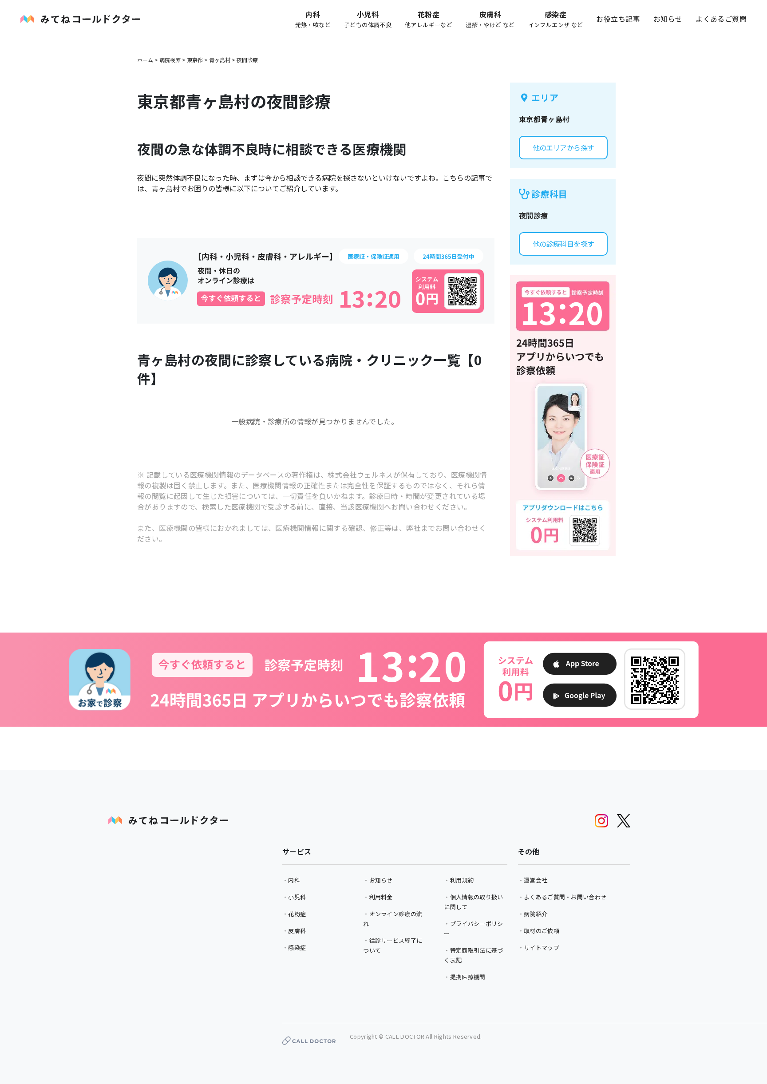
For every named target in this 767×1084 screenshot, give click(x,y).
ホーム (145, 59)
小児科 (297, 897)
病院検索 (170, 59)
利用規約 (462, 880)
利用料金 (381, 897)
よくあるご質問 (721, 18)
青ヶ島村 (219, 59)
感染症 (297, 947)
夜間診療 (247, 59)
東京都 (195, 59)
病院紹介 (535, 914)
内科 (294, 880)
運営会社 (535, 880)
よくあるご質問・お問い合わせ (565, 897)
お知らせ (668, 18)
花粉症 (297, 914)
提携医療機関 (468, 977)
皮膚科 (297, 930)
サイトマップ (541, 947)
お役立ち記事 (618, 18)
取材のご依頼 (541, 930)
